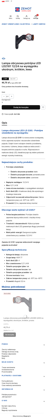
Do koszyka (9, 335)
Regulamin (5, 356)
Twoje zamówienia (8, 367)
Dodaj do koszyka (20, 107)
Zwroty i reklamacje (9, 349)
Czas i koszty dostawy (10, 383)
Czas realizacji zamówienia (11, 385)
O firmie (4, 408)
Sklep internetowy (21, 416)
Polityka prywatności (9, 394)
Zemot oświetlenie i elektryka (16, 24)
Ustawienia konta (8, 370)
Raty (3, 358)
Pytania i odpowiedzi (9, 354)
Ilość (3, 92)
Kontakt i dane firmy (9, 406)
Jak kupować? (7, 397)
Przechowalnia (7, 372)
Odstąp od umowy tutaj (10, 352)
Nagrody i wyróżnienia (9, 410)
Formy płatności (7, 381)
